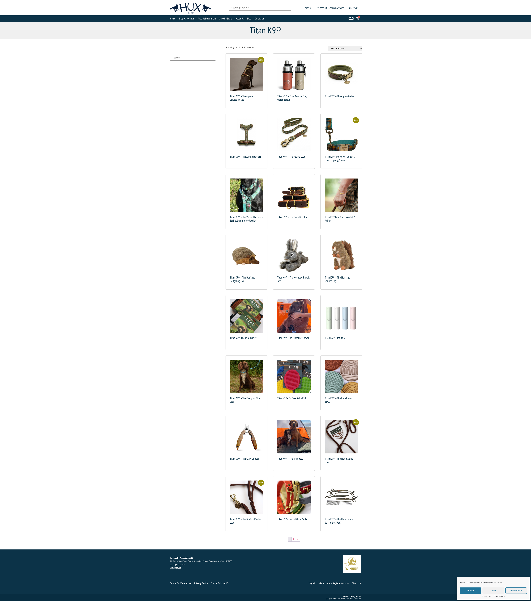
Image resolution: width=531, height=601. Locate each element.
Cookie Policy (487, 596)
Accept (470, 590)
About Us (240, 18)
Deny (493, 590)
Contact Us (259, 18)
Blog (249, 18)
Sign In (308, 8)
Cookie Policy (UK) (220, 583)
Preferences (516, 590)
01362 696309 (175, 567)
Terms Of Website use (180, 583)
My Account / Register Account (330, 8)
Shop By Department (207, 18)
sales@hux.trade (177, 564)
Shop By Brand (225, 18)
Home (172, 18)
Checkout (353, 8)
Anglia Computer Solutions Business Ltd (343, 598)
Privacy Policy (499, 596)
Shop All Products (186, 18)
